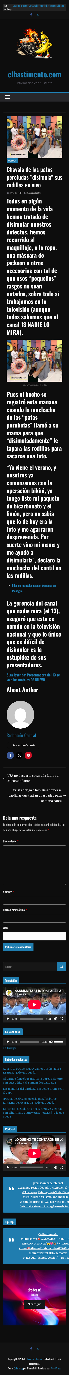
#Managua (45, 1192)
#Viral (26, 1197)
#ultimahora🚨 (30, 1239)
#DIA (51, 1253)
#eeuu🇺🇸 (24, 1248)
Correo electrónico (15, 910)
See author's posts (23, 745)
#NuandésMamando (43, 1248)
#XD (60, 1248)
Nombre (8, 892)
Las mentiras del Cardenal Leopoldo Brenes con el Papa (38, 5)
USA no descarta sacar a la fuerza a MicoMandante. (33, 778)
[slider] (59, 1041)
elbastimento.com (34, 74)
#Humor (34, 1253)
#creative (61, 1253)
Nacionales (12, 160)
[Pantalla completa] (61, 1019)
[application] (34, 1004)
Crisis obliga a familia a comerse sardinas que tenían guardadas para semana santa (35, 795)
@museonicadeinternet (48, 1183)
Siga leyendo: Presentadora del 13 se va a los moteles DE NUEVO (33, 677)
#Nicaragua (29, 1192)
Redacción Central (33, 192)
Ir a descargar (9, 1048)
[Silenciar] (55, 1019)
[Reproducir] (8, 1019)
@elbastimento (48, 1234)
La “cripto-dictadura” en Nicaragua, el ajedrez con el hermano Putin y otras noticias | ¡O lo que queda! (33, 1112)
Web (5, 928)
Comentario (11, 841)
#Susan (35, 1197)
